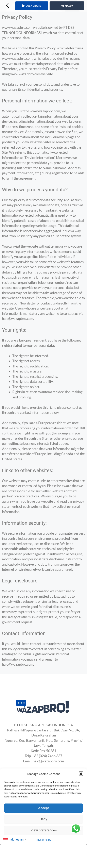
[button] (81, 774)
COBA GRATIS (33, 5)
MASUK (69, 5)
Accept (43, 808)
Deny (43, 819)
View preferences (44, 830)
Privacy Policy (43, 840)
